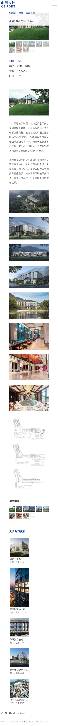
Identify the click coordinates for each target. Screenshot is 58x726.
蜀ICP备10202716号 (16, 722)
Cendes (12, 12)
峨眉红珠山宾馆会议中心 (21, 21)
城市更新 (30, 12)
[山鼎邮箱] (6, 713)
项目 (21, 12)
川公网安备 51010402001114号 (36, 722)
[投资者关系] (2, 713)
